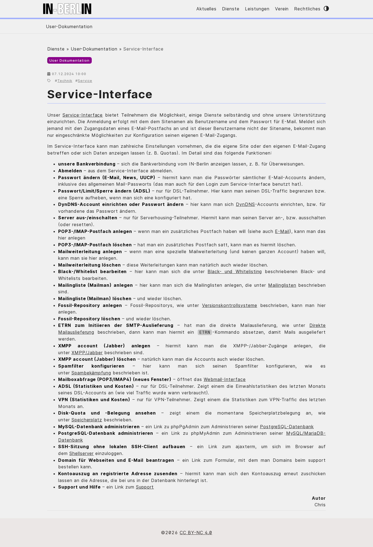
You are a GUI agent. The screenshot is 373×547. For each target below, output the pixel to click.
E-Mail (282, 231)
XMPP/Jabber (87, 352)
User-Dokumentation (69, 26)
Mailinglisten (282, 285)
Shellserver (81, 453)
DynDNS (245, 204)
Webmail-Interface (225, 379)
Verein (282, 8)
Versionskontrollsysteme (229, 305)
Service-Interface (100, 94)
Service (85, 81)
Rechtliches (307, 8)
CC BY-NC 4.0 (196, 532)
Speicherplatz (87, 419)
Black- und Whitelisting (235, 271)
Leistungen (257, 8)
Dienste (230, 8)
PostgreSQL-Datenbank (287, 426)
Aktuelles (206, 8)
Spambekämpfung (91, 372)
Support (145, 487)
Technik (64, 81)
